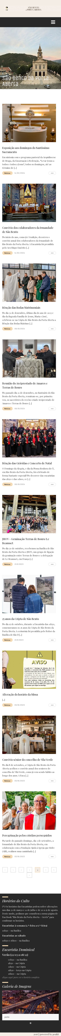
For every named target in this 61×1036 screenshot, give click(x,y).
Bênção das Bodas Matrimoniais (21, 307)
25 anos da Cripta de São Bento (20, 619)
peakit (56, 1034)
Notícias (7, 173)
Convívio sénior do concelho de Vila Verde (27, 759)
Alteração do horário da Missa (20, 694)
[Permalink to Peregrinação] (30, 1005)
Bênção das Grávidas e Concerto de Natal (27, 463)
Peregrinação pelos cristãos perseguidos (27, 835)
